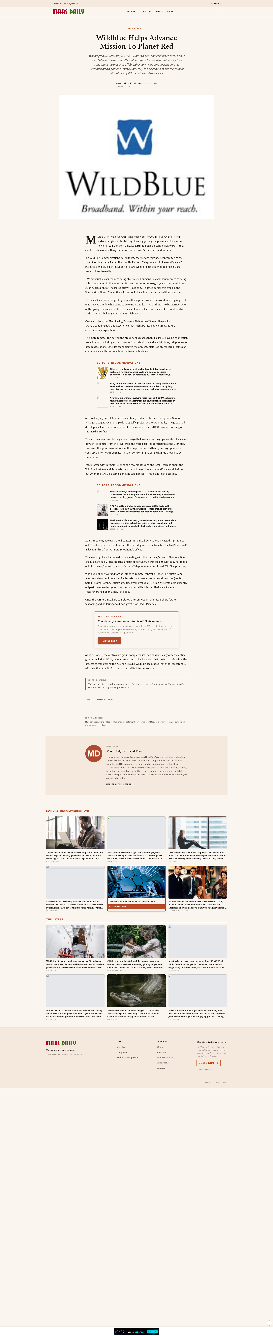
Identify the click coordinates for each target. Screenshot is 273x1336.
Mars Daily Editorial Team (129, 83)
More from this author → (120, 784)
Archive (160, 11)
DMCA (225, 1082)
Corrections (163, 1062)
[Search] (218, 11)
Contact (161, 1068)
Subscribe (214, 3)
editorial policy (117, 778)
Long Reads (147, 11)
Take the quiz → (109, 641)
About (170, 11)
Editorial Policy (165, 1057)
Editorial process (150, 83)
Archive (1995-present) (127, 1057)
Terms (216, 1082)
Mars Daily (132, 11)
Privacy (206, 1082)
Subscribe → (208, 1063)
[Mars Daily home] (68, 11)
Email (110, 699)
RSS (210, 1069)
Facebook (101, 699)
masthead (102, 725)
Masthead (162, 1052)
